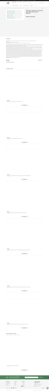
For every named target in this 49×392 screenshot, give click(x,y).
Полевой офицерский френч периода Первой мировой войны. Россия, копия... (15, 138)
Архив (35, 5)
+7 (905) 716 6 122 (37, 382)
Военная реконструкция (15, 5)
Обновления (31, 5)
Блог (31, 0)
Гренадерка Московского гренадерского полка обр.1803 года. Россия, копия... (14, 101)
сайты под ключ (37, 390)
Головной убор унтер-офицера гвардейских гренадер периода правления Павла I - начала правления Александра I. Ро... (19, 175)
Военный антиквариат (25, 5)
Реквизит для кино (28, 0)
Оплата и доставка (18, 0)
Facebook (23, 382)
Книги (20, 5)
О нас (14, 0)
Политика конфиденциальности (18, 390)
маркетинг (41, 390)
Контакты (34, 0)
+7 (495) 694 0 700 (37, 381)
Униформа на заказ (23, 0)
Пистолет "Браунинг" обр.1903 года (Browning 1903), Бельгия (13, 365)
